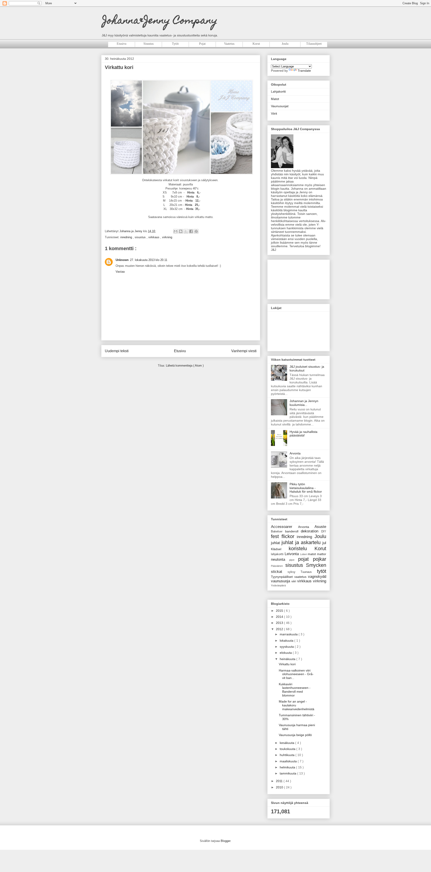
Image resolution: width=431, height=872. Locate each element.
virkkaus (154, 237)
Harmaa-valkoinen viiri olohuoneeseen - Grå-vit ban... (296, 674)
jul (324, 543)
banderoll (293, 531)
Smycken (316, 565)
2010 (280, 787)
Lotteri (304, 554)
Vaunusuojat (279, 106)
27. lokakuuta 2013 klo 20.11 (148, 260)
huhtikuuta (287, 755)
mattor (321, 554)
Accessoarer (284, 527)
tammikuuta (288, 773)
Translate (304, 70)
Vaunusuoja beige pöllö (295, 735)
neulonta (280, 559)
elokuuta (286, 652)
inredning (126, 237)
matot (312, 554)
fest (276, 536)
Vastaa (120, 271)
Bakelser (278, 531)
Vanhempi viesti (244, 351)
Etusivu (180, 351)
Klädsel (280, 549)
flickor (289, 536)
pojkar (319, 559)
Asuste (320, 527)
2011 (280, 781)
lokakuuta (287, 640)
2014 (280, 616)
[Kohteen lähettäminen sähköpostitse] (175, 231)
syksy (294, 572)
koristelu (302, 548)
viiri (294, 581)
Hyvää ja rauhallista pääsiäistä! (303, 433)
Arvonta (295, 453)
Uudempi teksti (117, 351)
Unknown (122, 260)
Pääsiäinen (278, 566)
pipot (293, 559)
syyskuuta (287, 646)
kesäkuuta (287, 743)
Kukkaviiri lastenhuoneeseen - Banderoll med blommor (294, 689)
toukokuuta (288, 749)
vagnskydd (317, 576)
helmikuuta (288, 767)
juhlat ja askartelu (301, 542)
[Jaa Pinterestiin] (196, 231)
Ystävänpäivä (278, 585)
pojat (305, 559)
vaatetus (301, 576)
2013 (280, 623)
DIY (323, 531)
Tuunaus (309, 572)
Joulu (320, 536)
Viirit (274, 113)
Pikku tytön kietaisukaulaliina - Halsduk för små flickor (306, 488)
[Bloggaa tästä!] (180, 231)
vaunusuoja (281, 581)
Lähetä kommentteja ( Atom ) (185, 365)
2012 (280, 629)
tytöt (321, 571)
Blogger (225, 841)
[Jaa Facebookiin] (191, 231)
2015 (280, 610)
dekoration (311, 531)
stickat (279, 571)
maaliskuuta (289, 761)
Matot (275, 99)
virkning (167, 237)
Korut (320, 548)
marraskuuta (289, 634)
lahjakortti (278, 554)
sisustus (141, 237)
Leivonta (292, 554)
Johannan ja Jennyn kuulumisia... (304, 403)
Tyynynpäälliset (282, 576)
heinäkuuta (288, 659)
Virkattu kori (287, 664)
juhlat (276, 543)
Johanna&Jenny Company (160, 21)
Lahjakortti (278, 91)
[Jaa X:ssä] (186, 231)
